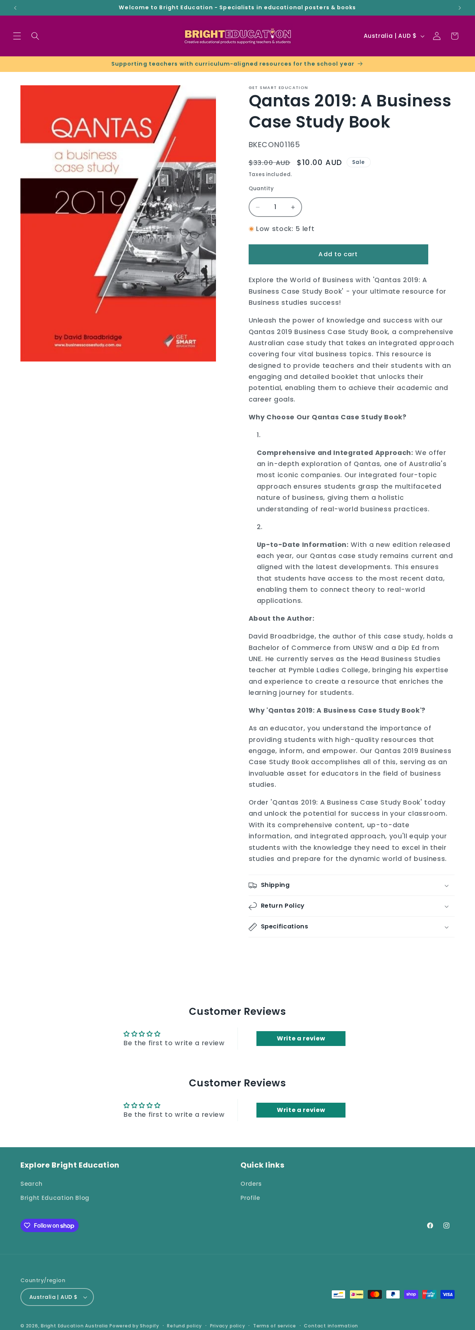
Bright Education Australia (74, 1326)
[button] (17, 36)
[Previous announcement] (15, 8)
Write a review (301, 1038)
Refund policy (184, 1326)
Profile (250, 1198)
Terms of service (274, 1326)
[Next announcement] (460, 8)
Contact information (331, 1326)
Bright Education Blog (54, 1198)
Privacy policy (227, 1326)
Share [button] (265, 952)
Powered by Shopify (134, 1326)
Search (31, 1184)
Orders (251, 1184)
